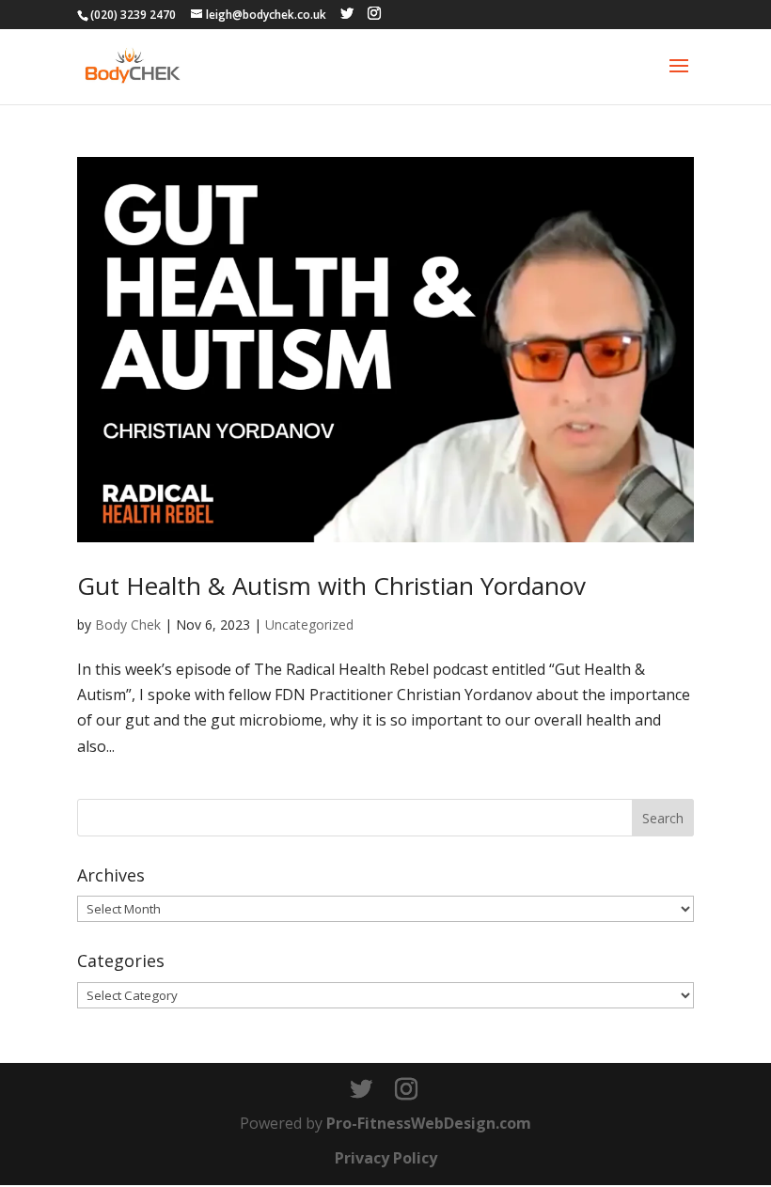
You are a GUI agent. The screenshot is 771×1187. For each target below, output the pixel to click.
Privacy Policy (386, 1158)
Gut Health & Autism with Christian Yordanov (331, 585)
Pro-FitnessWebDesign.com (428, 1123)
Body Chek (128, 624)
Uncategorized (309, 624)
